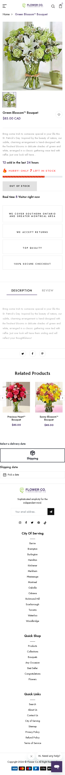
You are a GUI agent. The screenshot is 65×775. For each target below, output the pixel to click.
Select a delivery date (13, 444)
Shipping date (9, 467)
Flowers (32, 679)
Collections (32, 651)
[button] (32, 455)
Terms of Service (32, 743)
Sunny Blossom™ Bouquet (49, 418)
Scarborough (32, 604)
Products (32, 646)
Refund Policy (33, 737)
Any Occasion (32, 662)
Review (48, 291)
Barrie (32, 543)
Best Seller (32, 668)
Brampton (32, 549)
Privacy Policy (32, 732)
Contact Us (32, 715)
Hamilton (32, 560)
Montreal (32, 582)
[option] (32, 56)
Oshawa (32, 593)
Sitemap (33, 726)
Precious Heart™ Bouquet (16, 418)
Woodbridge (32, 621)
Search (32, 704)
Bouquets (32, 657)
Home (6, 14)
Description (21, 291)
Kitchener (32, 565)
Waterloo (32, 615)
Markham (32, 571)
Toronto (33, 610)
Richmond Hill (32, 599)
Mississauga (32, 576)
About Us (32, 710)
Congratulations (32, 673)
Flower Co (32, 762)
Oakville (32, 587)
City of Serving (32, 721)
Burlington (32, 554)
